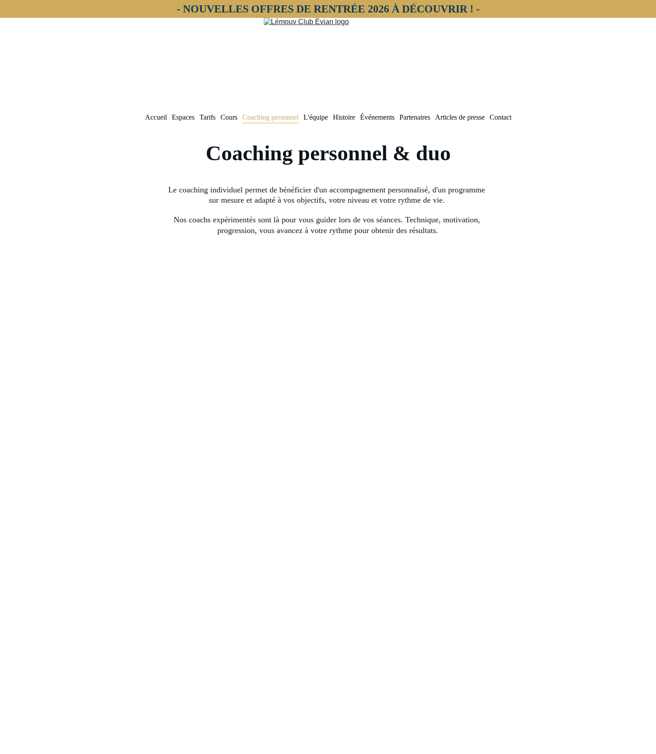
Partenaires (414, 117)
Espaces (183, 117)
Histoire (344, 117)
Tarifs (207, 117)
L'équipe (315, 117)
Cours (228, 117)
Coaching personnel (270, 117)
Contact (500, 117)
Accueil (156, 117)
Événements (377, 117)
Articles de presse (460, 117)
